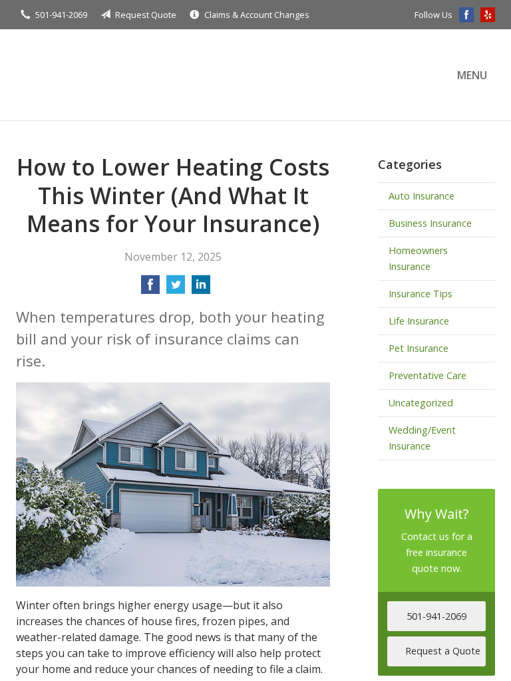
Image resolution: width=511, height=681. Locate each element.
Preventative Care (427, 375)
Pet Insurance (418, 348)
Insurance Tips (420, 293)
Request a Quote (442, 650)
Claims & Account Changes (256, 15)
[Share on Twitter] (175, 288)
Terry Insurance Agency (132, 75)
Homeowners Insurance (418, 258)
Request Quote (145, 15)
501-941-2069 (61, 15)
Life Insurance (419, 321)
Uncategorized (421, 402)
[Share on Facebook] (150, 288)
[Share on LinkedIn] (201, 288)
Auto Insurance (421, 196)
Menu (472, 75)
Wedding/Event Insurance (422, 438)
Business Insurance (430, 223)
